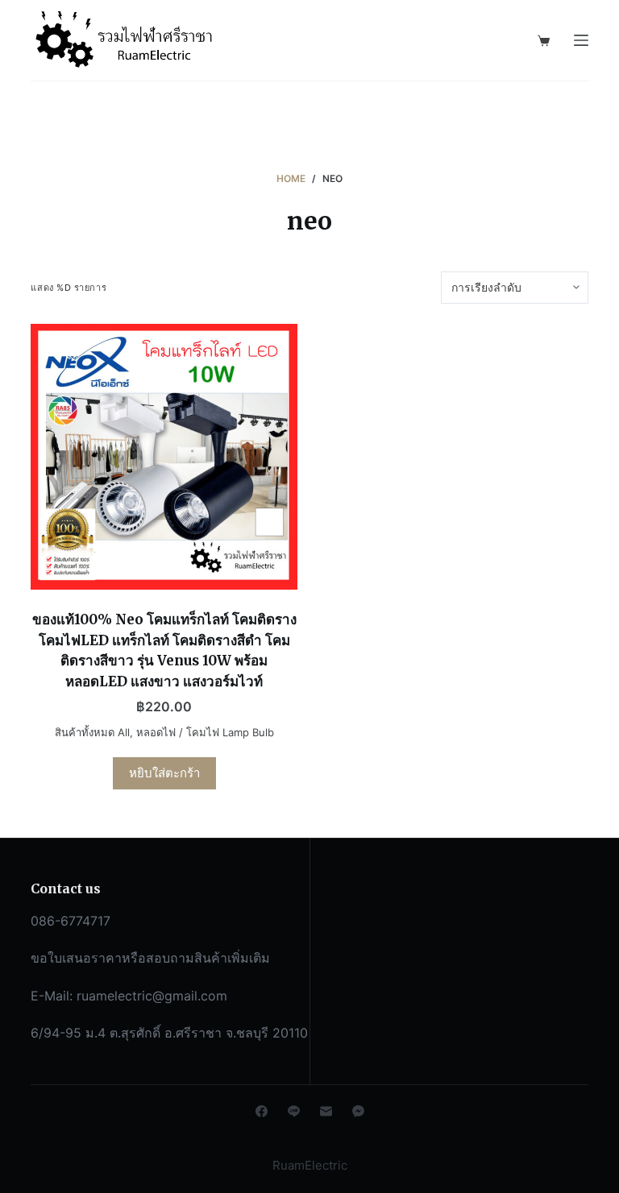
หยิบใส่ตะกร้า (164, 773)
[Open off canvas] (581, 40)
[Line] (294, 1111)
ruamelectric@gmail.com (152, 996)
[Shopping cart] (544, 41)
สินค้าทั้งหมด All (92, 732)
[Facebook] (261, 1111)
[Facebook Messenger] (358, 1111)
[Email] (326, 1111)
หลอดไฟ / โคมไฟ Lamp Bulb (205, 732)
